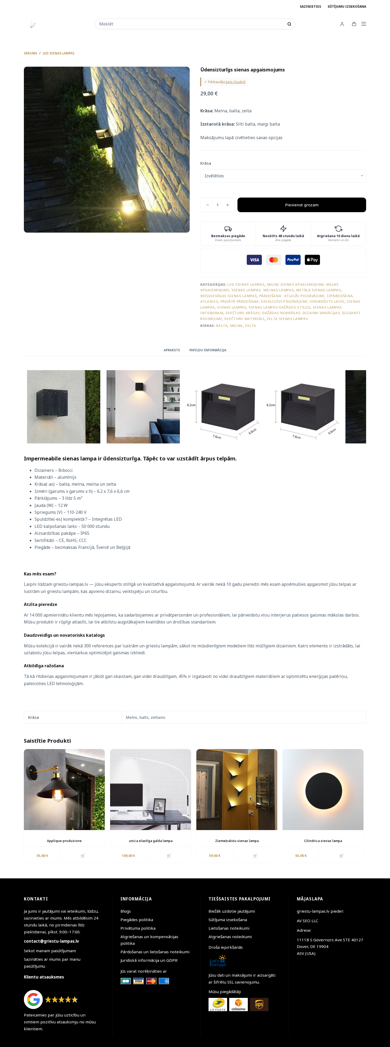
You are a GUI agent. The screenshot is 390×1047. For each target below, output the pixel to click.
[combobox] (191, 24)
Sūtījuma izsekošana (228, 919)
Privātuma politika (137, 928)
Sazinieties (310, 6)
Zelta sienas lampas (287, 318)
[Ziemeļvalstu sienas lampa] (236, 789)
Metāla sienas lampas (318, 290)
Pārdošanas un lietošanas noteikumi (154, 951)
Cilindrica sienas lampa (323, 841)
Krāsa (205, 163)
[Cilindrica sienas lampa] (323, 789)
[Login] (342, 24)
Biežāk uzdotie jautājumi (232, 911)
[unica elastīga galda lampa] (150, 789)
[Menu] (363, 24)
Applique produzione (64, 841)
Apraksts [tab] (172, 350)
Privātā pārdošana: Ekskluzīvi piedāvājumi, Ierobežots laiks (282, 301)
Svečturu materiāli (244, 318)
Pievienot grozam (302, 204)
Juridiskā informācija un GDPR (148, 960)
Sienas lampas (231, 307)
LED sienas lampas (246, 284)
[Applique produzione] (64, 789)
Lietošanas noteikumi (229, 928)
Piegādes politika (136, 919)
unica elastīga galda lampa (150, 841)
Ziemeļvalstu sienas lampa (237, 841)
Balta (222, 325)
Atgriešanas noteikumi (230, 936)
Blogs (125, 911)
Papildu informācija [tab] (207, 350)
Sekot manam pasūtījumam (50, 950)
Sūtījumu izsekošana (347, 6)
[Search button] (289, 24)
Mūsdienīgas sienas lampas (228, 295)
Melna (236, 325)
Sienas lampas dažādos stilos (279, 307)
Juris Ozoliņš (235, 81)
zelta (250, 325)
